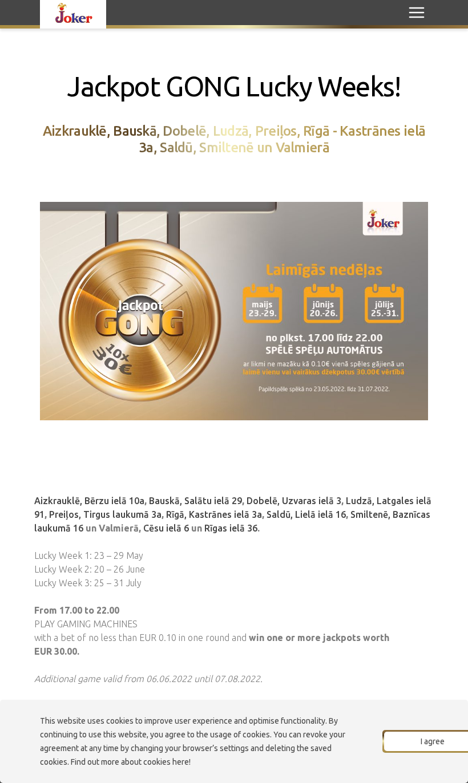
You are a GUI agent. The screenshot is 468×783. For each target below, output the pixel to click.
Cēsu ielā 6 (165, 528)
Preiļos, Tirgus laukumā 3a (105, 514)
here (180, 761)
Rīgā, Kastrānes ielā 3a (214, 514)
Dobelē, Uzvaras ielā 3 (294, 501)
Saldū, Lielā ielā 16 (306, 514)
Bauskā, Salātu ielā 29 (195, 501)
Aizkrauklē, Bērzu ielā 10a (89, 501)
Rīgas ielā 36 (230, 528)
